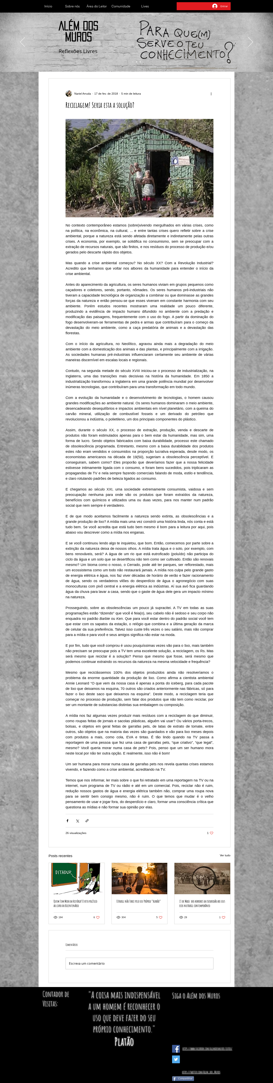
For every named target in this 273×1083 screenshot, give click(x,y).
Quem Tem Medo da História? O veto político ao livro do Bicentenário (75, 903)
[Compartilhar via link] (87, 821)
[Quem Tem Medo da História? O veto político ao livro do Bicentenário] (77, 878)
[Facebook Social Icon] (176, 1049)
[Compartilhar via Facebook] (67, 821)
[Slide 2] (136, 61)
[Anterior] (22, 42)
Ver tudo (225, 855)
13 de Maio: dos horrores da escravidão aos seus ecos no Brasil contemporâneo (202, 903)
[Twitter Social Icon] (176, 1059)
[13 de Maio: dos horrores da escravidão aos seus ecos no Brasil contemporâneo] (202, 878)
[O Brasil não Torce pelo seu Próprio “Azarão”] (139, 878)
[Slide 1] (133, 61)
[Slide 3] (140, 61)
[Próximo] (250, 42)
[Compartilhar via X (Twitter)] (77, 821)
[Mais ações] (211, 93)
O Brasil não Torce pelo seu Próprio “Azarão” (139, 901)
